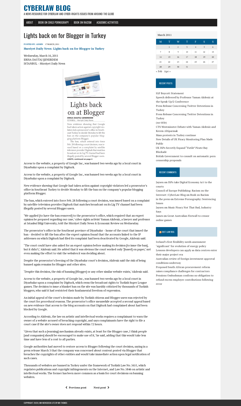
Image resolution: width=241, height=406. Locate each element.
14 (160, 57)
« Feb (159, 71)
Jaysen (160, 182)
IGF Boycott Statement (170, 93)
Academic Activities (107, 22)
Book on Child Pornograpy (53, 22)
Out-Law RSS (168, 231)
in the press (163, 199)
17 (187, 57)
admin (39, 44)
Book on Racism (82, 22)
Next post (100, 387)
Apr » (167, 71)
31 (187, 67)
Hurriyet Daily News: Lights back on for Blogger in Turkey (64, 48)
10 (187, 52)
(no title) (161, 122)
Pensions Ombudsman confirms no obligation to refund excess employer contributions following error (184, 280)
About (29, 22)
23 (178, 62)
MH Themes (62, 402)
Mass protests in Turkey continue (176, 135)
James (159, 216)
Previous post (77, 387)
